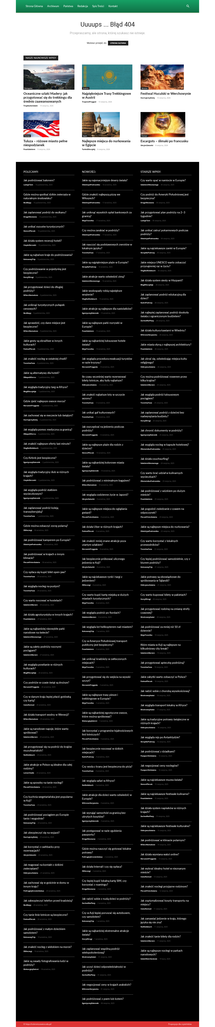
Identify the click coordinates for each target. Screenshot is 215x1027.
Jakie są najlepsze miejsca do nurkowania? (165, 527)
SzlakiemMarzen (30, 605)
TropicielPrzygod (89, 102)
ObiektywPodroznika (32, 544)
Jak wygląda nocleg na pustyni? (41, 586)
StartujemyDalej (148, 98)
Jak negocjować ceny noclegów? (160, 765)
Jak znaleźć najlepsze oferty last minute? (47, 443)
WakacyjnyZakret (31, 969)
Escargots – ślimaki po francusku (164, 141)
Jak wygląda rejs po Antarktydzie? (160, 737)
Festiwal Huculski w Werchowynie (166, 93)
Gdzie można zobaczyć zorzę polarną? (45, 526)
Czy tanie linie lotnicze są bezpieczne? (45, 915)
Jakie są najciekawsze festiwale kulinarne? (165, 794)
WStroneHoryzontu (90, 803)
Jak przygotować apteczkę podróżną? (163, 662)
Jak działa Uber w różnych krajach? (102, 527)
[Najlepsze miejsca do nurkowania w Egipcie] (107, 124)
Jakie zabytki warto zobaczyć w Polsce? (164, 677)
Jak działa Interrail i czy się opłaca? (102, 866)
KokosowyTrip (29, 259)
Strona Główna (34, 6)
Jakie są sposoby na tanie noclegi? (43, 782)
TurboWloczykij (88, 149)
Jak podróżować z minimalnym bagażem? (106, 480)
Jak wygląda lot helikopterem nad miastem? (107, 627)
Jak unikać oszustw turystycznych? (43, 226)
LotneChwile (28, 773)
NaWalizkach (29, 755)
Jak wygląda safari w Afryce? (98, 780)
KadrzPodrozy (88, 757)
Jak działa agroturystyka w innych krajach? (48, 614)
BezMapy (27, 202)
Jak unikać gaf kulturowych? (98, 412)
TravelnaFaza (29, 363)
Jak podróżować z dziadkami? (158, 751)
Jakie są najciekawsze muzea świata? (162, 780)
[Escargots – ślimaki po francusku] (166, 124)
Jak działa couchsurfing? (155, 459)
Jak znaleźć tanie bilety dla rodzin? (161, 936)
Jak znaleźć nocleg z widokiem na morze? (47, 947)
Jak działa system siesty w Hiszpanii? (162, 280)
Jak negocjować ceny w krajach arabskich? (106, 984)
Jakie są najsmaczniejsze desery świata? (105, 180)
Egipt (85, 136)
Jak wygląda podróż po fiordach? (101, 612)
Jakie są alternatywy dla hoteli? (41, 373)
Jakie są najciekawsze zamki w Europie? (164, 248)
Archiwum (53, 6)
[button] (188, 6)
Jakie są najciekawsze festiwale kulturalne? (165, 826)
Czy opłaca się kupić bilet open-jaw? (44, 572)
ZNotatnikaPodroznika (150, 449)
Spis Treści (98, 6)
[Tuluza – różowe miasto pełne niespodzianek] (48, 124)
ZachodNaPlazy (88, 903)
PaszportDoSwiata (148, 756)
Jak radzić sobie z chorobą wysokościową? (165, 691)
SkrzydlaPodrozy (89, 267)
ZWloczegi (27, 530)
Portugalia (28, 88)
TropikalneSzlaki (30, 105)
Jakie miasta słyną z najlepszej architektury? (166, 344)
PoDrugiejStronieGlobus (33, 891)
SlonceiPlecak (29, 231)
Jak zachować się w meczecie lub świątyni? (48, 415)
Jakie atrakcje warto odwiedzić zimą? (103, 276)
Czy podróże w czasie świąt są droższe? (46, 682)
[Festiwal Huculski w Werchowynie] (166, 77)
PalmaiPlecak (29, 349)
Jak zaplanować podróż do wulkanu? (44, 212)
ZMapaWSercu (29, 377)
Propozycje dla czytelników (180, 1024)
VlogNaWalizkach (30, 448)
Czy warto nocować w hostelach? (42, 600)
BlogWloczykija (29, 391)
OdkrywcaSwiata (30, 873)
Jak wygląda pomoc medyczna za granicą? (47, 429)
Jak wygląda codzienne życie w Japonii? (105, 494)
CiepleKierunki (29, 245)
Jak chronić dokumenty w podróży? (162, 430)
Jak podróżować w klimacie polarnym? (163, 840)
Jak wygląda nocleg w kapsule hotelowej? (165, 444)
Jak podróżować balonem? (39, 180)
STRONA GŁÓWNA (118, 43)
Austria (85, 88)
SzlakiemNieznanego (32, 637)
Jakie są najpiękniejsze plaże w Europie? (105, 262)
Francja (27, 136)
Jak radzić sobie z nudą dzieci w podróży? (106, 899)
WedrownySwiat (89, 957)
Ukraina (144, 88)
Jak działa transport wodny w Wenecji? (46, 714)
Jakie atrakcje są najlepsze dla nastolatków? (107, 308)
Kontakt (113, 6)
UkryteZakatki (147, 145)
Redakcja (82, 6)
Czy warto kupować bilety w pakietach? (164, 595)
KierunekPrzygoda (31, 405)
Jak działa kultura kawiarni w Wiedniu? (163, 330)
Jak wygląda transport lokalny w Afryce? (164, 705)
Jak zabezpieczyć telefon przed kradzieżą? (48, 900)
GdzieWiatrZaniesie (149, 959)
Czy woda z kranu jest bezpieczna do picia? (107, 766)
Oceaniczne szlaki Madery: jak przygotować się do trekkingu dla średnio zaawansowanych (47, 97)
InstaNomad (28, 705)
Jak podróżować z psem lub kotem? (103, 999)
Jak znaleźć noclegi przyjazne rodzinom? (164, 886)
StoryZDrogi (28, 277)
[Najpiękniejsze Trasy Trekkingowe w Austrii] (107, 77)
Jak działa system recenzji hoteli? (42, 240)
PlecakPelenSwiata (31, 562)
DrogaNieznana (30, 217)
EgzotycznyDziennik (31, 462)
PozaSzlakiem (29, 149)
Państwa (68, 6)
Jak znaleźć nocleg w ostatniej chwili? (45, 358)
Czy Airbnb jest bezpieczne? (40, 458)
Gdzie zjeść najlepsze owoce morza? (44, 401)
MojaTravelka (88, 220)
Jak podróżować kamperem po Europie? (47, 540)
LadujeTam (28, 184)
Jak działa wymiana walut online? (160, 854)
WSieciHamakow (30, 295)
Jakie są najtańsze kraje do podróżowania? (48, 255)
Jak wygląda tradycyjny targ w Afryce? (45, 387)
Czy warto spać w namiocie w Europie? (163, 180)
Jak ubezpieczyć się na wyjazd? (41, 832)
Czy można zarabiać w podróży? (100, 230)
